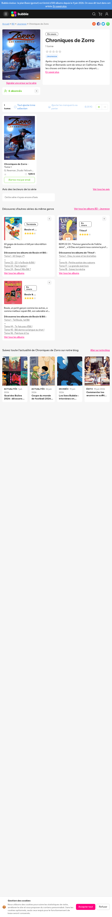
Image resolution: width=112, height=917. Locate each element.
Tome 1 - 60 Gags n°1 (14, 256)
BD (13, 24)
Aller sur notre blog (100, 350)
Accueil (5, 24)
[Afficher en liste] (105, 107)
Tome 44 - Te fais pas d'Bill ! (18, 326)
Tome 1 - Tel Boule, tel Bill (17, 320)
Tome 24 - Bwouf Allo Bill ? (17, 269)
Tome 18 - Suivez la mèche (72, 269)
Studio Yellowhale (26, 170)
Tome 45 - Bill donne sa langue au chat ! (24, 329)
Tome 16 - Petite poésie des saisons (77, 262)
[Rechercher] (94, 14)
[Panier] (100, 14)
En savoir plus (60, 6)
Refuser (103, 906)
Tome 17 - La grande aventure (74, 266)
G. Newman (10, 170)
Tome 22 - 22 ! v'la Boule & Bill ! (19, 262)
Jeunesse (22, 24)
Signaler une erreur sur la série (21, 83)
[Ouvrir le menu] (6, 14)
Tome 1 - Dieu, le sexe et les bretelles (77, 256)
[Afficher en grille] (99, 107)
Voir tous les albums (14, 273)
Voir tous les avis (101, 189)
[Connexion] (107, 14)
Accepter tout (85, 906)
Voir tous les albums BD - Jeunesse (92, 208)
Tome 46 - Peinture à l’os (16, 333)
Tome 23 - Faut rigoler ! (15, 266)
